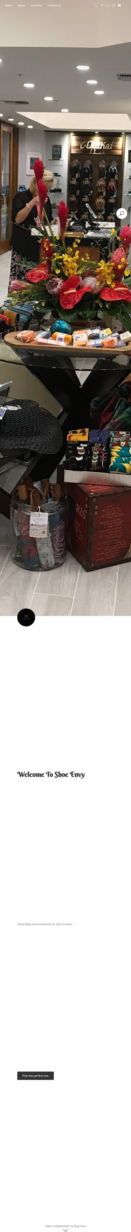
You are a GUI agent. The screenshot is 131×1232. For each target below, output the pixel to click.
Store (8, 5)
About (21, 5)
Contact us (54, 5)
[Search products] (122, 213)
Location (36, 5)
